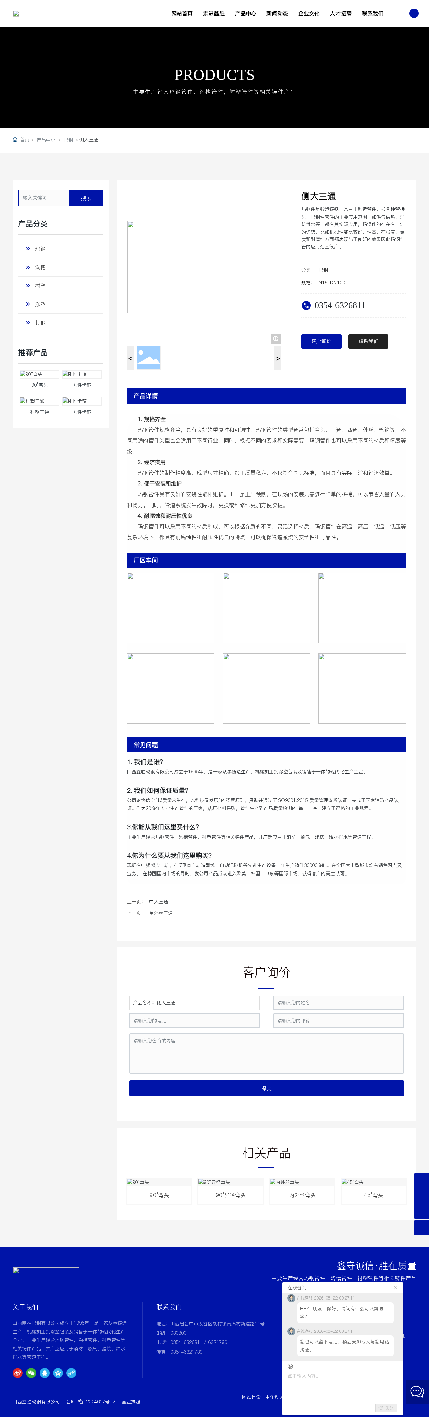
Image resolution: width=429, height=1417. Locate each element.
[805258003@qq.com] (421, 1180)
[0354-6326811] (421, 1195)
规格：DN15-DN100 (323, 282)
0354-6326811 (340, 305)
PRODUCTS (214, 74)
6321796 (217, 1342)
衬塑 (40, 285)
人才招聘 (341, 13)
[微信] (31, 1373)
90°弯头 (39, 385)
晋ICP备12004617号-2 (90, 1401)
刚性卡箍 (82, 385)
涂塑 (40, 304)
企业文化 (309, 13)
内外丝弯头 (302, 1195)
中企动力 (274, 1397)
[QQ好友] (45, 1373)
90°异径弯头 (231, 1195)
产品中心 (245, 13)
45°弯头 (373, 1195)
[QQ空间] (58, 1373)
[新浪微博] (18, 1373)
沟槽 (40, 267)
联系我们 (372, 13)
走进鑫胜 (214, 13)
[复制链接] (71, 1373)
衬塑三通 (39, 412)
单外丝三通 (161, 913)
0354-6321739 (186, 1352)
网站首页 (182, 13)
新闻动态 (277, 13)
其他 (40, 322)
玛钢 (68, 140)
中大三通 (158, 901)
